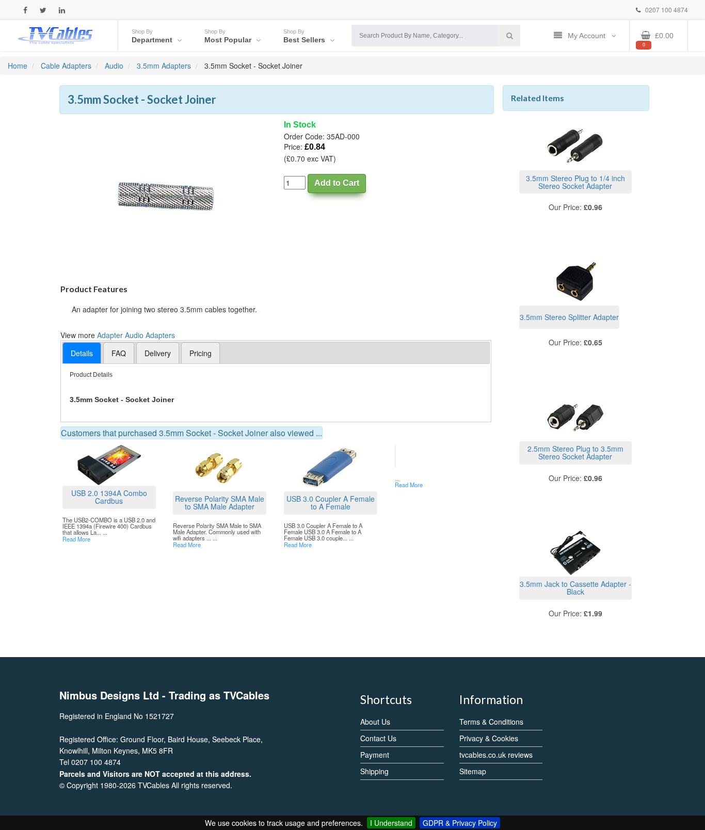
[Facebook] (25, 10)
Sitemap (472, 771)
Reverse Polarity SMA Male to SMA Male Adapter (219, 502)
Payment (374, 754)
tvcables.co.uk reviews (496, 754)
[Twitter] (43, 10)
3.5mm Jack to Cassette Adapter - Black (575, 588)
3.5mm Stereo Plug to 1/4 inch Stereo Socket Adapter (575, 182)
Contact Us (378, 738)
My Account (587, 35)
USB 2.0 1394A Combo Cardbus (109, 497)
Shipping (374, 771)
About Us (375, 721)
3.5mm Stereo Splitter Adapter (569, 317)
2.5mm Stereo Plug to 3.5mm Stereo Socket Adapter (575, 452)
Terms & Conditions (491, 721)
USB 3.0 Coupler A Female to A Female (330, 502)
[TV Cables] (55, 34)
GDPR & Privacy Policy (460, 823)
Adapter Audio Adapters (136, 335)
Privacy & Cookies (488, 738)
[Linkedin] (62, 10)
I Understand (391, 823)
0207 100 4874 (666, 9)
